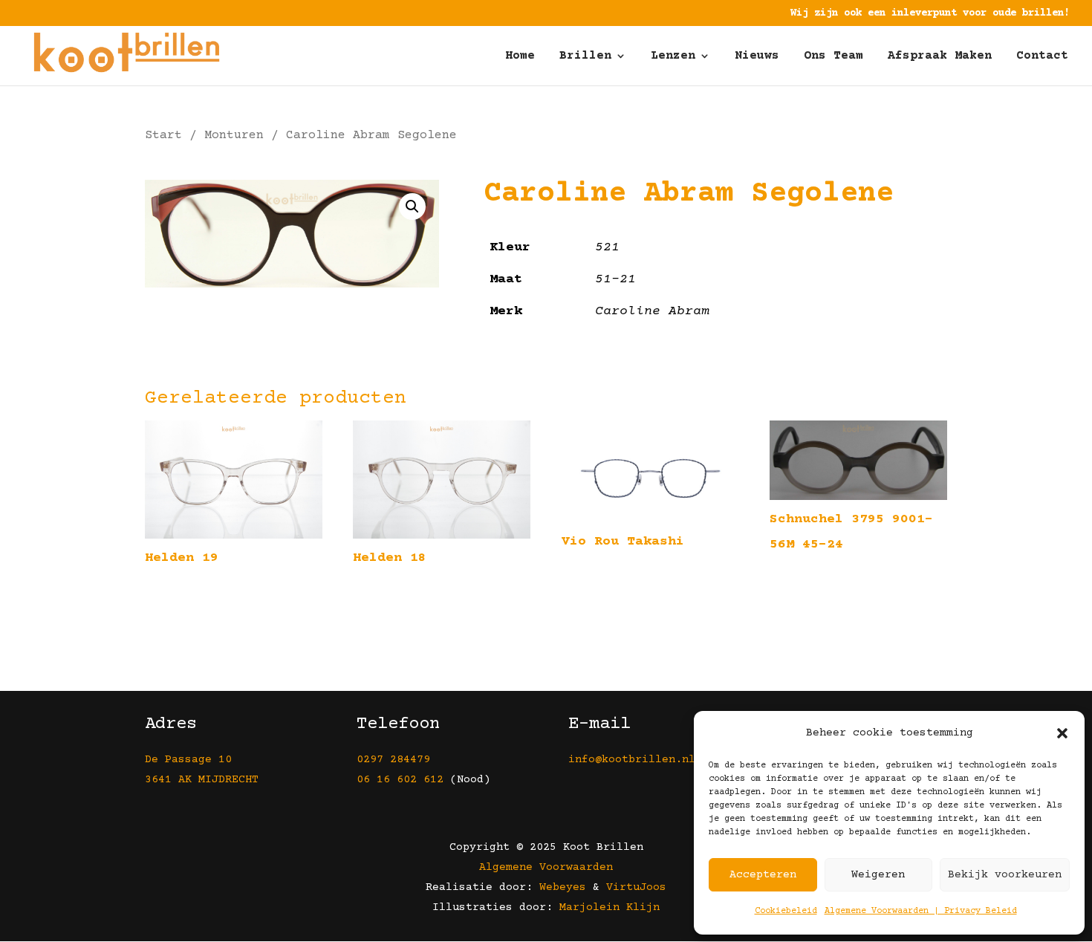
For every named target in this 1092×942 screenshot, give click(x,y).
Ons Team (833, 56)
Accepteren (762, 874)
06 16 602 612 (400, 779)
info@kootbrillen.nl (635, 759)
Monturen (234, 136)
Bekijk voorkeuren (1005, 874)
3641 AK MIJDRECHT (202, 779)
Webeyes (562, 887)
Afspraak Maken (940, 56)
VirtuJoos (636, 887)
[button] (1062, 733)
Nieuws (757, 56)
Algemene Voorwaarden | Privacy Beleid (921, 911)
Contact (1042, 56)
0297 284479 (393, 759)
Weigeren (878, 874)
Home (520, 56)
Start (163, 136)
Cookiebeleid (786, 911)
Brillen (585, 56)
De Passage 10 (188, 759)
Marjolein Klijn (609, 907)
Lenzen (673, 56)
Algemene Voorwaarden (546, 867)
